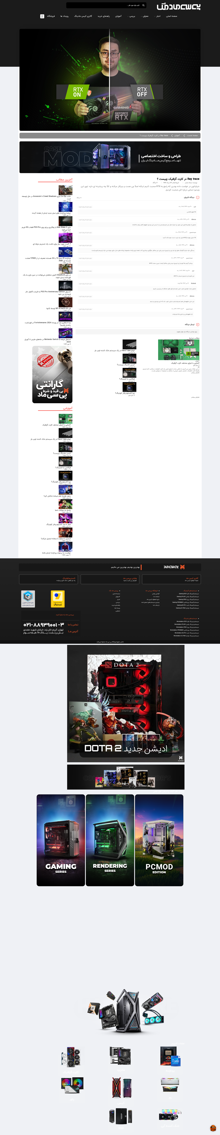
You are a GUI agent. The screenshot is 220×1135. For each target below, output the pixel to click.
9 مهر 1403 (67, 296)
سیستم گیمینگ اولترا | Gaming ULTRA (187, 608)
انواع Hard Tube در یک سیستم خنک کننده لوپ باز (51, 439)
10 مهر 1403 (67, 263)
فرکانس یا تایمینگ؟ (63, 467)
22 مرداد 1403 (66, 427)
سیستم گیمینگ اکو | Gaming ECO (189, 594)
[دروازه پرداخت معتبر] (57, 607)
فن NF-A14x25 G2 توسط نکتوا (58, 308)
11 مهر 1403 (67, 215)
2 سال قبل (196, 365)
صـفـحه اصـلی (116, 594)
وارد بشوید (180, 332)
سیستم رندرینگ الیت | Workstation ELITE (187, 633)
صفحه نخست (192, 135)
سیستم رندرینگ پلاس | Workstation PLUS (187, 624)
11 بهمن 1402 (66, 512)
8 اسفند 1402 (66, 498)
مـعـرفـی (118, 611)
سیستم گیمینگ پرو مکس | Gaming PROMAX (185, 602)
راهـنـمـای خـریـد (116, 605)
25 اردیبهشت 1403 (65, 484)
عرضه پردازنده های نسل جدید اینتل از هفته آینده (51, 213)
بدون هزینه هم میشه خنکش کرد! (57, 496)
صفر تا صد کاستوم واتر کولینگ (58, 524)
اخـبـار (118, 599)
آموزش (177, 135)
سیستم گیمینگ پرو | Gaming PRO (189, 599)
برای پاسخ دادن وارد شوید (85, 207)
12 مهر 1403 (67, 201)
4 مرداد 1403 (67, 456)
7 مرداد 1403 (67, 441)
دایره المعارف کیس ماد (153, 599)
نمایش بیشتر (195, 373)
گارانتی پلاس (155, 594)
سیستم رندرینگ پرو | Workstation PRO (187, 627)
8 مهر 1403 (67, 344)
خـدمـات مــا (156, 597)
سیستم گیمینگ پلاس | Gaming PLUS (188, 597)
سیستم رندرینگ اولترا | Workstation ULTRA (186, 636)
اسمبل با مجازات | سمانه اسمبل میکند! (56, 538)
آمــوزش (118, 597)
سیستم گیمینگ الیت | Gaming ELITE (188, 605)
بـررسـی (118, 602)
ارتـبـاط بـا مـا (156, 605)
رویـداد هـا (117, 608)
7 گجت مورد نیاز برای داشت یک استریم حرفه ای (52, 244)
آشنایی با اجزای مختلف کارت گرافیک (56, 425)
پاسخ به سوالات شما (63, 510)
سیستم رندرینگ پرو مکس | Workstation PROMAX (184, 630)
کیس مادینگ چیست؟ (62, 453)
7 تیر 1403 (67, 470)
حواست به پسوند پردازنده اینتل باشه (56, 553)
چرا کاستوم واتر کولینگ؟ (61, 482)
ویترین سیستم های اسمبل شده (150, 602)
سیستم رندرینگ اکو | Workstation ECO (188, 621)
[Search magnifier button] (143, 5)
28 (198, 367)
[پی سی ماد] (179, 6)
